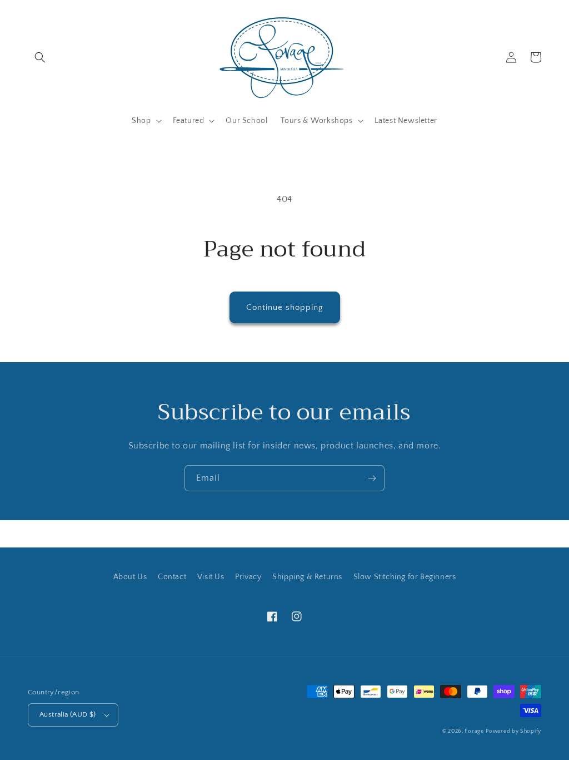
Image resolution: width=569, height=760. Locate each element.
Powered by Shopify (513, 731)
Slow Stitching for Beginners (404, 577)
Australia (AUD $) (67, 714)
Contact (172, 577)
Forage (474, 731)
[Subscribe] (372, 478)
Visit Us (210, 577)
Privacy (248, 577)
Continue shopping (284, 307)
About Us (130, 577)
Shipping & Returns (307, 577)
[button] (40, 57)
